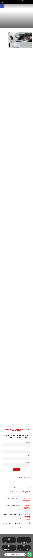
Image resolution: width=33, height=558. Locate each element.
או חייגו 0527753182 (24, 477)
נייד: (29, 455)
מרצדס (19, 501)
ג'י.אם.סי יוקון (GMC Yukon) (14, 491)
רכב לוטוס (19, 509)
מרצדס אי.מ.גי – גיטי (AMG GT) (14, 498)
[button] (2, 6)
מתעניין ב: (27, 462)
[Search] (2, 2)
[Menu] (31, 2)
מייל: (29, 449)
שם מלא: (28, 442)
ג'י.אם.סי (19, 493)
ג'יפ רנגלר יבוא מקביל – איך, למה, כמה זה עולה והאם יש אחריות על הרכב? (12, 524)
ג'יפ (20, 518)
